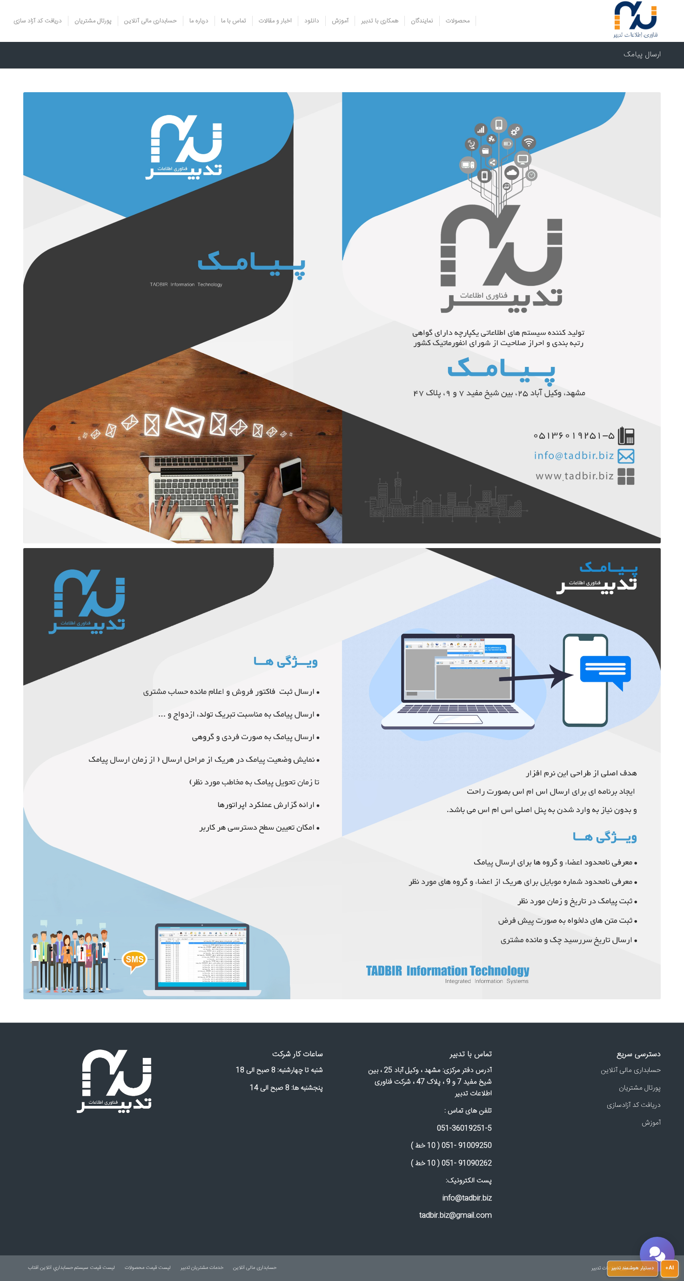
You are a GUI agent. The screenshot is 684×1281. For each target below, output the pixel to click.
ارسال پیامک (642, 54)
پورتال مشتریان (640, 1088)
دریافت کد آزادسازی (634, 1105)
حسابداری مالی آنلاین (631, 1070)
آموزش (651, 1123)
